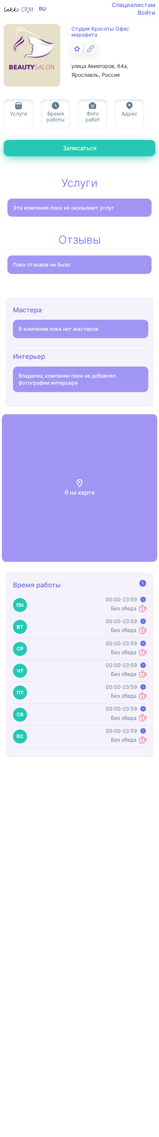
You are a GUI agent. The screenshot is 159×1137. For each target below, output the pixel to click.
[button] (79, 488)
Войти (146, 12)
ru (42, 9)
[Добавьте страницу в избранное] (76, 48)
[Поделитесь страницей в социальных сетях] (90, 48)
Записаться (80, 148)
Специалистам (133, 4)
